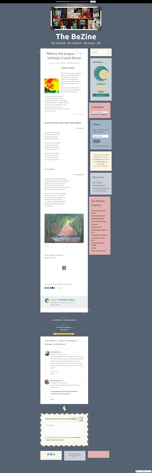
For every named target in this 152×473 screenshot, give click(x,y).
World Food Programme (98, 251)
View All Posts (55, 304)
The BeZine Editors (73, 63)
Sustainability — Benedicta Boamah (64, 319)
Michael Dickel (55, 380)
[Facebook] (51, 454)
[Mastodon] (54, 454)
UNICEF (93, 248)
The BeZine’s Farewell (99, 185)
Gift (93, 1)
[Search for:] (101, 52)
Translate (103, 114)
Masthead (100, 87)
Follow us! (96, 141)
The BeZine (76, 36)
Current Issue (100, 84)
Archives (101, 91)
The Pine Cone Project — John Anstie (64, 327)
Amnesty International (98, 215)
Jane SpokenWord (98, 159)
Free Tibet (94, 224)
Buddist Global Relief (97, 218)
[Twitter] (48, 454)
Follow (96, 124)
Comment (79, 433)
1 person (56, 371)
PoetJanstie (54, 352)
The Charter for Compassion (99, 235)
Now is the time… (98, 182)
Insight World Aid (96, 227)
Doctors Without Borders (98, 221)
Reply (52, 373)
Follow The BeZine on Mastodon (75, 453)
